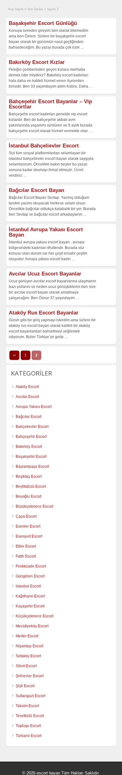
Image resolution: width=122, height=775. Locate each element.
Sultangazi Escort (30, 696)
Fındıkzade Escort (31, 566)
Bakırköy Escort (29, 446)
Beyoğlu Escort (28, 496)
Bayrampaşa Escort (32, 466)
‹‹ (14, 355)
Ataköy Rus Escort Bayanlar (44, 313)
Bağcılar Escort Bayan (36, 190)
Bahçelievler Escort (32, 426)
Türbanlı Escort (28, 736)
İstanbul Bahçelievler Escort (44, 146)
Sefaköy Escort (28, 656)
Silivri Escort (26, 666)
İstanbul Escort (28, 586)
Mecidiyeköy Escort (32, 626)
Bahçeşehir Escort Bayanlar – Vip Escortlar (50, 104)
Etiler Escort (26, 546)
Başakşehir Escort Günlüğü (43, 23)
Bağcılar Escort (28, 416)
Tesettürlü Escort (30, 716)
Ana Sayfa (15, 9)
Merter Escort (27, 636)
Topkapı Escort (28, 726)
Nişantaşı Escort (29, 646)
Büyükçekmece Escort (34, 506)
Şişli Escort (25, 686)
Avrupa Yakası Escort (34, 406)
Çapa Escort (26, 516)
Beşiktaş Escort (29, 476)
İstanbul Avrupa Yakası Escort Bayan (46, 232)
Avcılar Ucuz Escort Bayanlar (45, 274)
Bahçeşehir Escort (31, 436)
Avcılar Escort (27, 397)
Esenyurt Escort (29, 536)
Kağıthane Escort (30, 596)
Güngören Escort (30, 576)
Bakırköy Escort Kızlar (37, 62)
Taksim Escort (27, 706)
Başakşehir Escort (31, 456)
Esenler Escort (28, 526)
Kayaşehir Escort (30, 606)
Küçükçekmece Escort (34, 616)
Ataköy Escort (27, 387)
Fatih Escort (26, 556)
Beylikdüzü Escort (31, 486)
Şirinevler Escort (29, 676)
